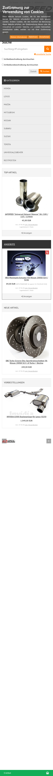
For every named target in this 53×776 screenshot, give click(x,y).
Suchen (45, 71)
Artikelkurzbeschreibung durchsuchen (21, 64)
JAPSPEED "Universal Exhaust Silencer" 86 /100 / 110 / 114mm (26, 215)
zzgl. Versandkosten (31, 225)
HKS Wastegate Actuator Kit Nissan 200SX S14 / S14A (26, 278)
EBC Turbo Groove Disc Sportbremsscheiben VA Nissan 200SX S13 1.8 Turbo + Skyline (26, 361)
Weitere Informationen (19, 37)
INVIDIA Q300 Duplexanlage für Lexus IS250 (26, 416)
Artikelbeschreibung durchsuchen (19, 59)
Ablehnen (33, 37)
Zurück (33, 71)
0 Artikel (7, 773)
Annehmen (44, 37)
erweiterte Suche (43, 54)
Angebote (9, 244)
